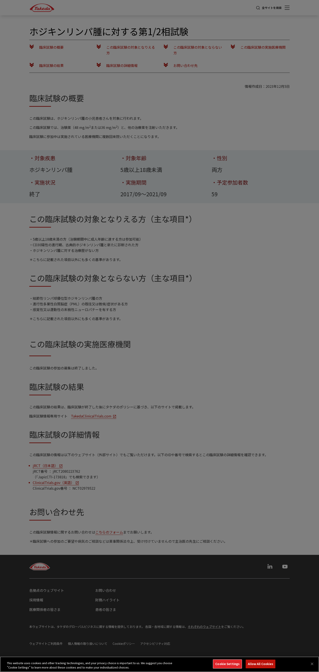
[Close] (312, 664)
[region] (159, 664)
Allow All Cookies (260, 664)
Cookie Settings (227, 664)
